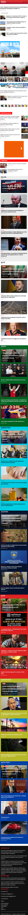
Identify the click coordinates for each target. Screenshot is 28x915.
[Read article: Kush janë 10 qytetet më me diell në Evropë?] (14, 725)
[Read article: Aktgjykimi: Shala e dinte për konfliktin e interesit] (2, 29)
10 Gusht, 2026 (4, 507)
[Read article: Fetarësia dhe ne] (14, 807)
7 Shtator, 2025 (5, 693)
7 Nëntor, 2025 (4, 675)
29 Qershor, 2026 (6, 525)
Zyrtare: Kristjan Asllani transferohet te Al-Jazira (13, 379)
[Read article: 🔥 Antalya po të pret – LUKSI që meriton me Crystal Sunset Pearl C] (14, 619)
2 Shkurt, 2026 (4, 653)
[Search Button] (23, 2)
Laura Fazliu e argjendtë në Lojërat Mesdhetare (12, 421)
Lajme (4, 183)
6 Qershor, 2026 (4, 569)
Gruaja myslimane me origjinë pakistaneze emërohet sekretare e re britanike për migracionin (13, 689)
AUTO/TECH (5, 766)
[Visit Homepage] (3, 2)
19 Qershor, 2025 (4, 716)
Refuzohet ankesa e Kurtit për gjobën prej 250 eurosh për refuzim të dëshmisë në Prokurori (13, 771)
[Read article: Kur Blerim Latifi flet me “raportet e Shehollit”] (3, 165)
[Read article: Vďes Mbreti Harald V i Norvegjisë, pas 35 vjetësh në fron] (14, 329)
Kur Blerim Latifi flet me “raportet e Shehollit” (16, 163)
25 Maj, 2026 (3, 632)
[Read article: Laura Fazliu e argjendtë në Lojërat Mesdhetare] (14, 411)
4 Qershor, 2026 (4, 591)
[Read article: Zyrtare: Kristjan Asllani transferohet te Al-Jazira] (14, 370)
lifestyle (5, 602)
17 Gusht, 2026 (4, 485)
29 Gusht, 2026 (3, 126)
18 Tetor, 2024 (4, 840)
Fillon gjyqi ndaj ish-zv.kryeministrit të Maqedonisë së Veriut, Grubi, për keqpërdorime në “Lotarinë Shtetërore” (14, 255)
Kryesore (4, 68)
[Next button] (26, 72)
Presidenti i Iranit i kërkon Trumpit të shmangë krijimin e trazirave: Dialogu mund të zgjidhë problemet (9, 118)
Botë (2, 251)
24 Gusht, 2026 (4, 257)
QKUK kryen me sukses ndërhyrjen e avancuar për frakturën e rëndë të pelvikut (13, 437)
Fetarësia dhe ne (5, 817)
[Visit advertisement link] (14, 85)
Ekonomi (3, 543)
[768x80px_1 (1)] (14, 105)
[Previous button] (26, 75)
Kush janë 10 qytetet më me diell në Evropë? (11, 734)
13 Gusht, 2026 (9, 36)
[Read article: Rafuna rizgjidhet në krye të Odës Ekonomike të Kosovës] (14, 578)
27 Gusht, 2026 (5, 441)
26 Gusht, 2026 (10, 165)
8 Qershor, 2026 (4, 548)
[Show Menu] (26, 2)
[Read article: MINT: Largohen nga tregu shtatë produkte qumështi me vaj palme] (2, 34)
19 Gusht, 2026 (9, 24)
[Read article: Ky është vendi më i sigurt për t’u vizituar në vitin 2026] (14, 662)
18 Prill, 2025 (4, 757)
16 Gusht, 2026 (9, 30)
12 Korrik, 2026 (5, 609)
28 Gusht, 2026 (3, 10)
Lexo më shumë (5, 13)
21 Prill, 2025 (4, 736)
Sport (2, 378)
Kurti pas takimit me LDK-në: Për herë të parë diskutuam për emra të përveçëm (12, 72)
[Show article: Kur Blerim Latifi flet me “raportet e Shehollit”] (24, 79)
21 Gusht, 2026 (10, 99)
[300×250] (10, 49)
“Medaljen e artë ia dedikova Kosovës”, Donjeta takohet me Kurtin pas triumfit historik (13, 355)
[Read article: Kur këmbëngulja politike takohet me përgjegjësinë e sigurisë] (3, 171)
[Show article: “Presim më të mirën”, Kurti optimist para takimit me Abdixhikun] (10, 79)
